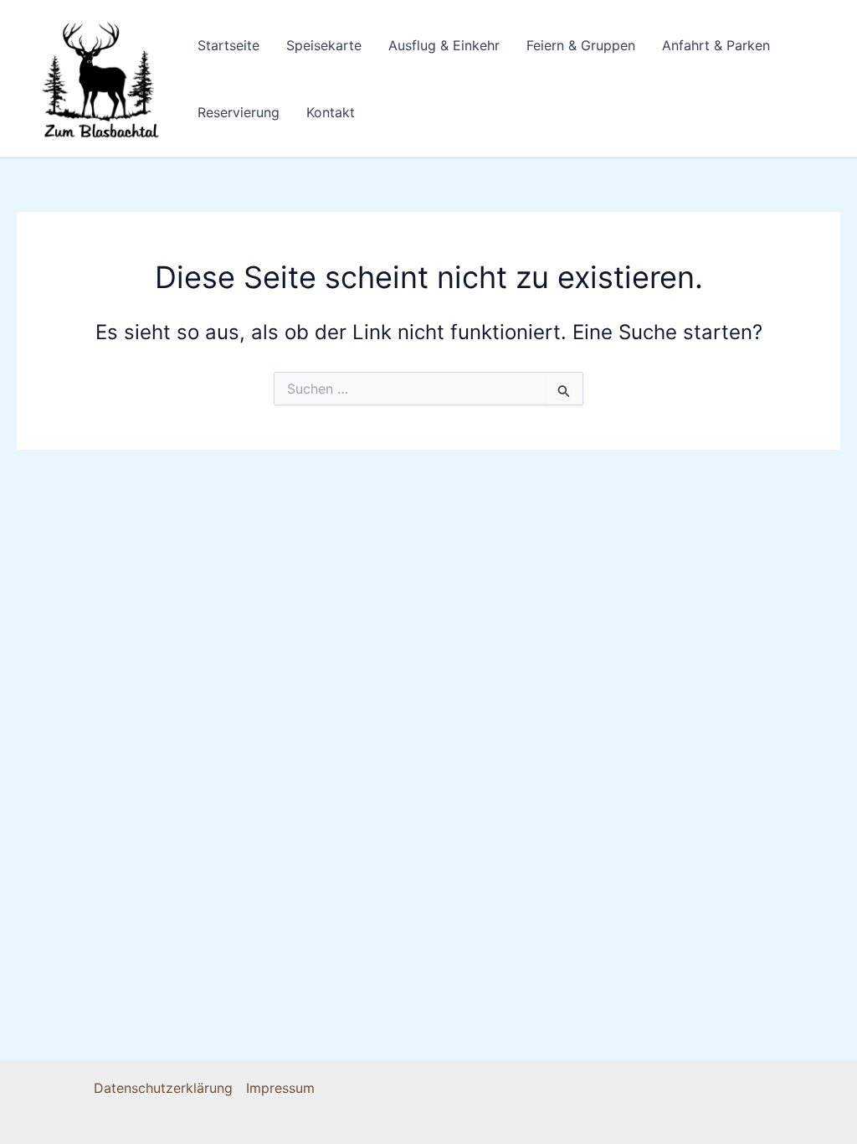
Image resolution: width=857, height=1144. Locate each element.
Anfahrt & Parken (716, 45)
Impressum (280, 1088)
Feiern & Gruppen (580, 45)
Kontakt (330, 112)
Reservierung (239, 112)
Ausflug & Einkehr (444, 45)
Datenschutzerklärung (163, 1088)
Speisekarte (324, 45)
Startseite (228, 45)
